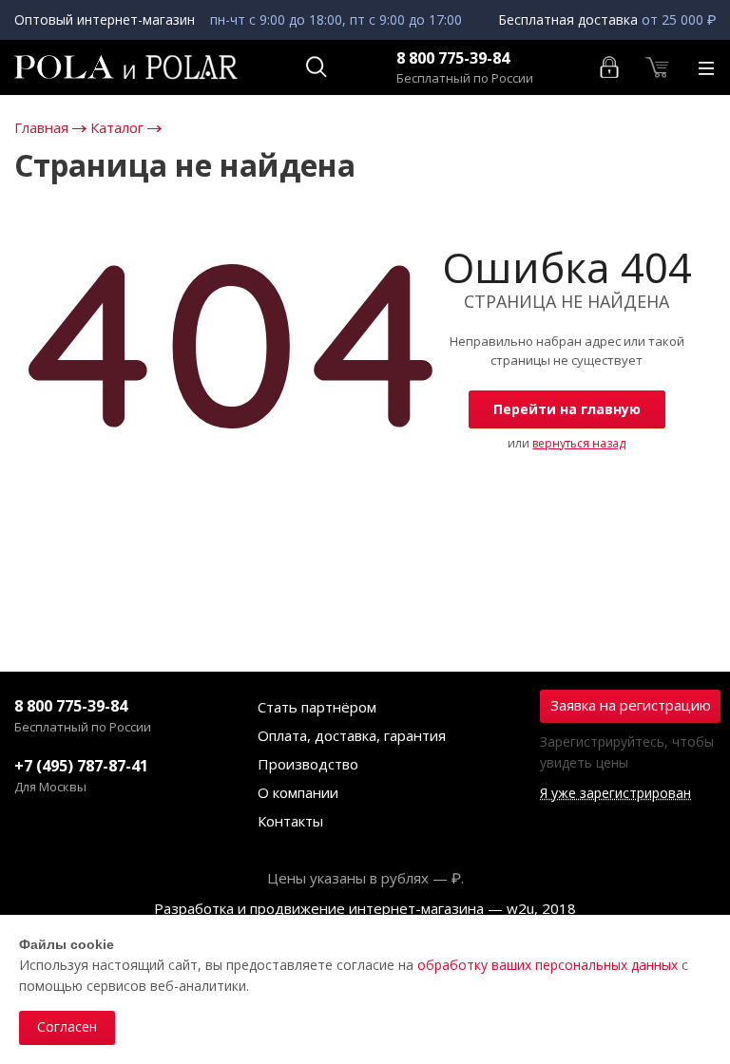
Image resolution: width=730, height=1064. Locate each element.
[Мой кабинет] (610, 65)
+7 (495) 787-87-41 (81, 765)
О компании (298, 792)
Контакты (290, 820)
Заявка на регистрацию (630, 704)
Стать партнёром (317, 706)
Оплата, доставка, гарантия (352, 735)
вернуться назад (578, 443)
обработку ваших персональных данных (547, 965)
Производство (308, 763)
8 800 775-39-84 (452, 58)
